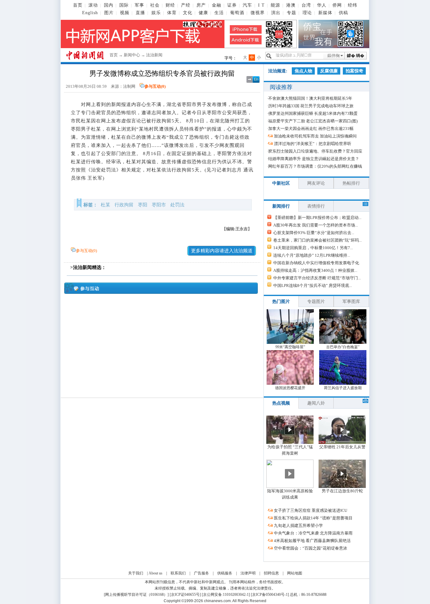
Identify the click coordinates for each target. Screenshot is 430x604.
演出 (275, 12)
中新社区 (281, 183)
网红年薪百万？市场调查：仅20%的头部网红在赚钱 (315, 166)
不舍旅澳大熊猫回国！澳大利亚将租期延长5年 (310, 98)
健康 (203, 12)
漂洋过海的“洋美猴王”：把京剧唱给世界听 (312, 143)
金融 (216, 5)
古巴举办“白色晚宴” (342, 347)
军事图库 (351, 301)
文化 (187, 12)
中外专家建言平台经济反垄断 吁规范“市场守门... (317, 278)
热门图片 (281, 301)
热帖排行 (351, 183)
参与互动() (155, 86)
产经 (185, 5)
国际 (124, 5)
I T (261, 5)
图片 (109, 12)
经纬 (352, 5)
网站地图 (294, 573)
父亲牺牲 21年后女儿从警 (342, 447)
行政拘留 (124, 204)
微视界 (258, 12)
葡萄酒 (237, 12)
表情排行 (316, 206)
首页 (77, 5)
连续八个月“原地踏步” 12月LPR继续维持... (311, 255)
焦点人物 (303, 71)
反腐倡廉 (329, 71)
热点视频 (281, 403)
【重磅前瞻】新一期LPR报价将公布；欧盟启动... (317, 217)
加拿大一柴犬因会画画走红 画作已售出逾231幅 (311, 128)
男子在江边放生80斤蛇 (342, 491)
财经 (170, 5)
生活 (219, 12)
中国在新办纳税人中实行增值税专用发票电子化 (316, 262)
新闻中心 (132, 55)
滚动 (93, 5)
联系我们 (178, 573)
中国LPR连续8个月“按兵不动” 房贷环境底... (312, 285)
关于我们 (135, 573)
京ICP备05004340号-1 (270, 594)
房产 (201, 5)
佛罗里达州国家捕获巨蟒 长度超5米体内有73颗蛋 (313, 113)
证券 (232, 5)
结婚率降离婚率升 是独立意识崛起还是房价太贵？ (313, 158)
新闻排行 (281, 206)
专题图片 (316, 301)
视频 (124, 12)
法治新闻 (154, 55)
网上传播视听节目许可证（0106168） (136, 594)
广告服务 (201, 573)
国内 (108, 5)
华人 (321, 5)
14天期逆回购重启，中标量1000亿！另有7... (313, 247)
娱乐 (156, 12)
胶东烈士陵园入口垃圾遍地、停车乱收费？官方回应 (315, 151)
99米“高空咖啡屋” (290, 347)
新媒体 (325, 12)
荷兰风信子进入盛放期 (343, 388)
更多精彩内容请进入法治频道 (221, 250)
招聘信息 (271, 573)
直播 (140, 12)
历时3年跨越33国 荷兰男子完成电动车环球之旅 (311, 105)
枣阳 (142, 204)
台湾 (306, 5)
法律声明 (248, 573)
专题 (291, 12)
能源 (275, 5)
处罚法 (177, 204)
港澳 (291, 5)
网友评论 (316, 183)
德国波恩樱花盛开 (290, 388)
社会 (155, 5)
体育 (172, 12)
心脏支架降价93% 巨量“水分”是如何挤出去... (313, 232)
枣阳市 (159, 204)
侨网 (337, 5)
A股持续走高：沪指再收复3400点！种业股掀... (315, 270)
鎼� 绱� (355, 55)
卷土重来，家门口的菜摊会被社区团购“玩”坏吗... (317, 240)
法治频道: (277, 71)
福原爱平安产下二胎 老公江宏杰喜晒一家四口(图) (313, 121)
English (90, 12)
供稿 (343, 12)
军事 (139, 5)
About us (155, 573)
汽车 (247, 5)
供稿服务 (224, 573)
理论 (307, 12)
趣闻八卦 (316, 403)
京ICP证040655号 (185, 594)
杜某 (105, 204)
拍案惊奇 (354, 71)
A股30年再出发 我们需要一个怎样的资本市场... (315, 225)
